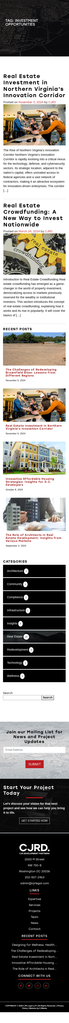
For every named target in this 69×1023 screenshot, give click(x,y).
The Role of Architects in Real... (35, 968)
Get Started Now (34, 820)
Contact (35, 929)
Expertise (34, 899)
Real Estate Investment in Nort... (34, 956)
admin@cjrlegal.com (34, 883)
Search (8, 693)
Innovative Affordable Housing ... (34, 962)
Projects (34, 911)
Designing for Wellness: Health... (34, 944)
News (34, 923)
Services (34, 905)
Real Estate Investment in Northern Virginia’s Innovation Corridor (34, 85)
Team (34, 917)
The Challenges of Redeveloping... (34, 950)
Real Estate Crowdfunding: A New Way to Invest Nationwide (33, 215)
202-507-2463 (34, 877)
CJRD (52, 102)
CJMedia (43, 1008)
